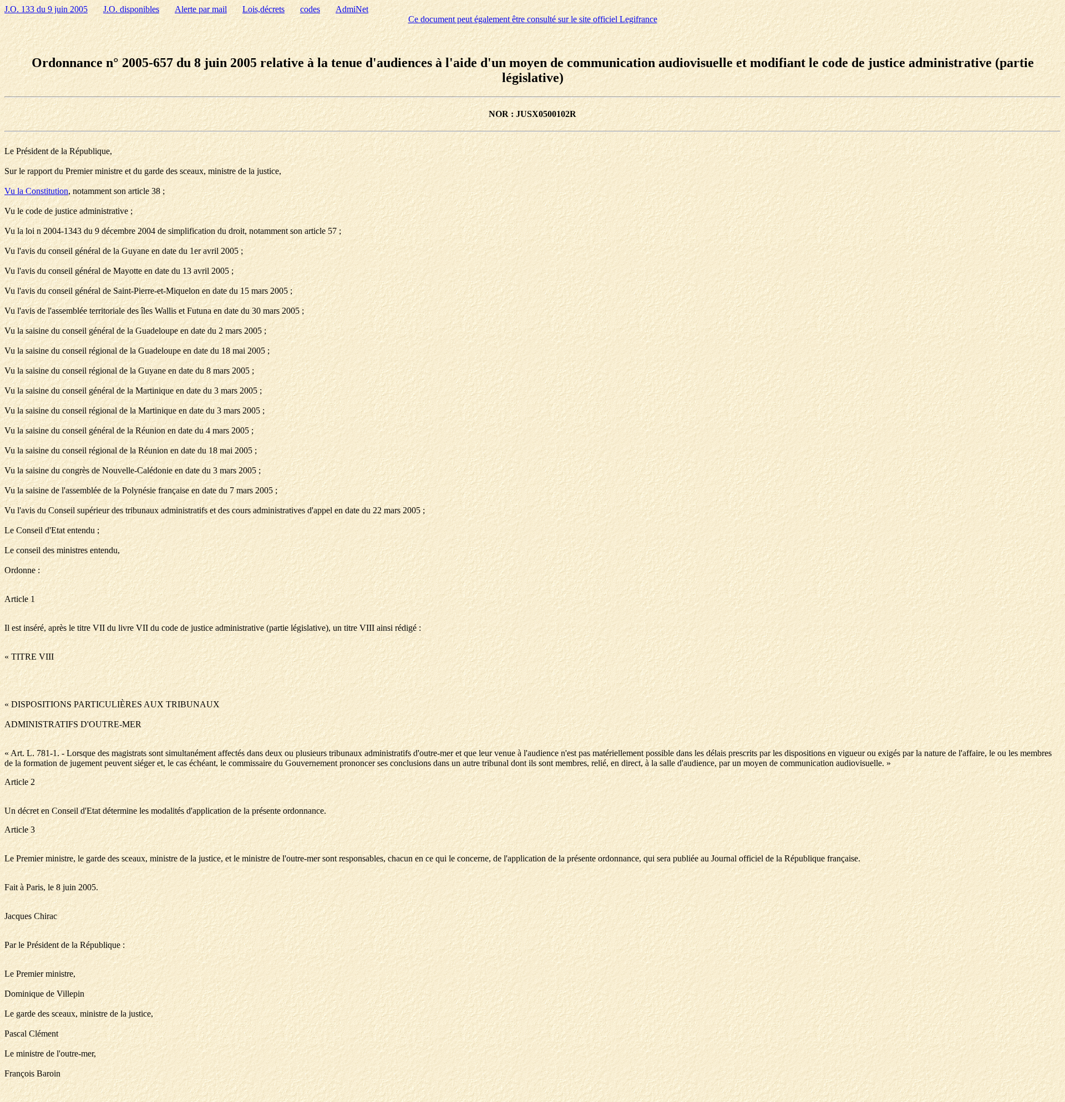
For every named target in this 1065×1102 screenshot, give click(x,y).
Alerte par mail (201, 9)
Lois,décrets (263, 9)
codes (310, 9)
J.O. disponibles (131, 9)
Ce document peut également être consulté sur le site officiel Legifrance (532, 19)
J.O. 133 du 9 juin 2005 (46, 9)
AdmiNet (352, 9)
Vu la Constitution (36, 191)
